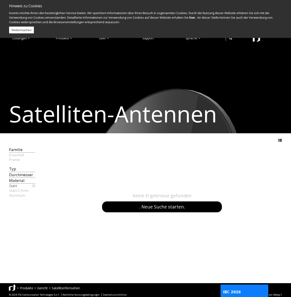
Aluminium (17, 195)
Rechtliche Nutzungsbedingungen (81, 294)
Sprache (192, 38)
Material (17, 180)
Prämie (14, 159)
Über (103, 38)
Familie (16, 149)
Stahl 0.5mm (19, 190)
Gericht (42, 288)
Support (148, 38)
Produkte (63, 38)
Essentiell (16, 155)
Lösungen (20, 38)
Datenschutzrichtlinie (114, 294)
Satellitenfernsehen (66, 288)
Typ (12, 168)
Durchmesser (21, 174)
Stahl (13, 185)
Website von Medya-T (271, 294)
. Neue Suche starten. (162, 207)
